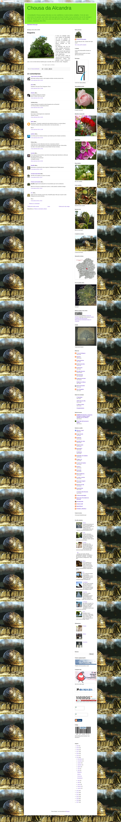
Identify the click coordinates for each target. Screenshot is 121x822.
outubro (79, 762)
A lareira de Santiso (81, 463)
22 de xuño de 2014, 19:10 (37, 80)
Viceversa (79, 776)
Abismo (79, 774)
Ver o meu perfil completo (80, 44)
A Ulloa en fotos (80, 404)
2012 (77, 792)
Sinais (84, 522)
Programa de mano (81, 378)
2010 (77, 796)
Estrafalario (79, 778)
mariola (32, 153)
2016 (77, 753)
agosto (79, 766)
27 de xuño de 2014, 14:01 (37, 148)
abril (79, 782)
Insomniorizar (80, 488)
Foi (83, 572)
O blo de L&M (80, 504)
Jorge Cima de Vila (35, 76)
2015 (77, 755)
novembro (80, 761)
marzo (79, 784)
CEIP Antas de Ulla (81, 400)
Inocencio (85, 642)
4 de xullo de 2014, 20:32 (36, 200)
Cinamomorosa (80, 360)
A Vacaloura (79, 397)
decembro (80, 759)
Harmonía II (79, 448)
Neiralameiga (80, 374)
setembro (80, 764)
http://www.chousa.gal (32, 24)
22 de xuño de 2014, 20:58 (37, 98)
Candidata (85, 582)
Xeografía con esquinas (82, 455)
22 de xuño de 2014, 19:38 (37, 88)
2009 (77, 798)
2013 (77, 790)
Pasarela (85, 592)
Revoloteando (80, 501)
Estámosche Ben (81, 364)
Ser (78, 552)
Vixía (84, 532)
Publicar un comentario (34, 203)
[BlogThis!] (46, 69)
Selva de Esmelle (81, 385)
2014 (77, 757)
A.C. (32, 192)
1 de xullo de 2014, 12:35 (36, 169)
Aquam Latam (80, 445)
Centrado (85, 601)
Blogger (67, 811)
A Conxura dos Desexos (82, 491)
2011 (77, 794)
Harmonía (79, 470)
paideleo (33, 134)
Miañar (84, 634)
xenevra (79, 466)
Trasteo (84, 542)
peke (32, 84)
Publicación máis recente (33, 206)
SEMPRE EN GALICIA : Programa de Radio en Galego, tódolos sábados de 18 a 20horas (84, 416)
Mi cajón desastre (81, 371)
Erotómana (79, 452)
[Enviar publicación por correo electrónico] (42, 68)
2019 (77, 747)
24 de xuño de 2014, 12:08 (37, 129)
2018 (77, 749)
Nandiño (33, 165)
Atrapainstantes (80, 408)
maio (79, 780)
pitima (32, 121)
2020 (77, 745)
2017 (77, 751)
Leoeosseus (79, 367)
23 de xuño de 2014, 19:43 (37, 117)
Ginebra (33, 92)
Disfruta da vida (80, 484)
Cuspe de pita (80, 434)
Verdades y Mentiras (81, 508)
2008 (77, 800)
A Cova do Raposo (81, 353)
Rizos (84, 561)
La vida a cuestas (81, 477)
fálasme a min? (80, 430)
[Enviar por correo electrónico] (45, 69)
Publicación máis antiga (64, 206)
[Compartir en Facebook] (50, 69)
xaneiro (79, 788)
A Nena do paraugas (81, 495)
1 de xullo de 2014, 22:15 (36, 177)
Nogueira (79, 772)
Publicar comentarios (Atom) (40, 208)
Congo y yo (79, 459)
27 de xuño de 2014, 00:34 (37, 137)
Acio (84, 611)
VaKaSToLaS (80, 506)
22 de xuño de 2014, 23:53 (37, 107)
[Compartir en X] (48, 69)
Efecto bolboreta (80, 473)
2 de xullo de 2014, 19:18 (36, 188)
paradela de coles (81, 441)
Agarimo (79, 356)
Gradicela (79, 437)
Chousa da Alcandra (49, 8)
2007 (77, 802)
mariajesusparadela (35, 173)
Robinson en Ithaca (81, 382)
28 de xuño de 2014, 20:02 (37, 161)
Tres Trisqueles (80, 389)
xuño (79, 770)
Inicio (49, 206)
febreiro (79, 786)
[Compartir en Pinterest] (51, 69)
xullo (79, 768)
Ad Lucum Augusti (81, 481)
